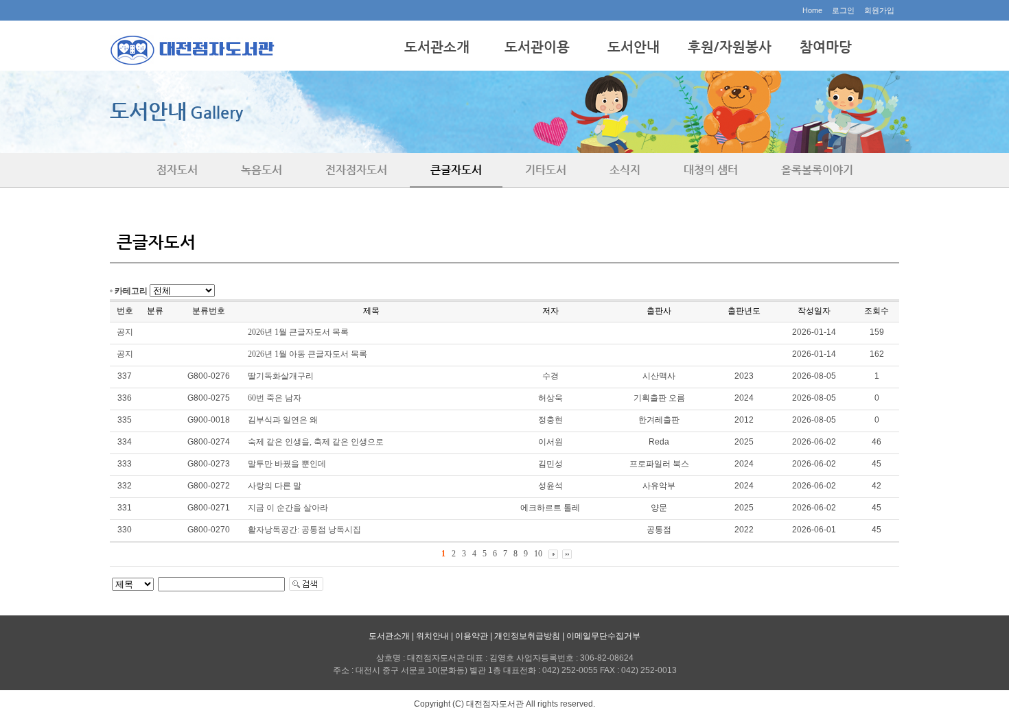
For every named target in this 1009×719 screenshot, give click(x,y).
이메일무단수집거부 (603, 636)
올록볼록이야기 (817, 169)
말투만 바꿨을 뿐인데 (287, 464)
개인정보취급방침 (527, 636)
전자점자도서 (356, 169)
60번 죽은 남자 (274, 398)
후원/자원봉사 (730, 47)
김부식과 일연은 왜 (283, 420)
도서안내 (633, 47)
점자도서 (177, 169)
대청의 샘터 (711, 169)
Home (812, 10)
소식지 (625, 169)
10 (538, 553)
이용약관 (471, 636)
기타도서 (545, 169)
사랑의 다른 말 (274, 486)
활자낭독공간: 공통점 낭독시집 (304, 529)
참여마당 (826, 47)
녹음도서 (261, 169)
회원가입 (879, 10)
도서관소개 (436, 47)
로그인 (843, 10)
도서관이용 (537, 47)
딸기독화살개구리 (281, 376)
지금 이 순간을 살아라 (288, 507)
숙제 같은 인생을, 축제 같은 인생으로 (316, 442)
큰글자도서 (456, 169)
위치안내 (432, 636)
